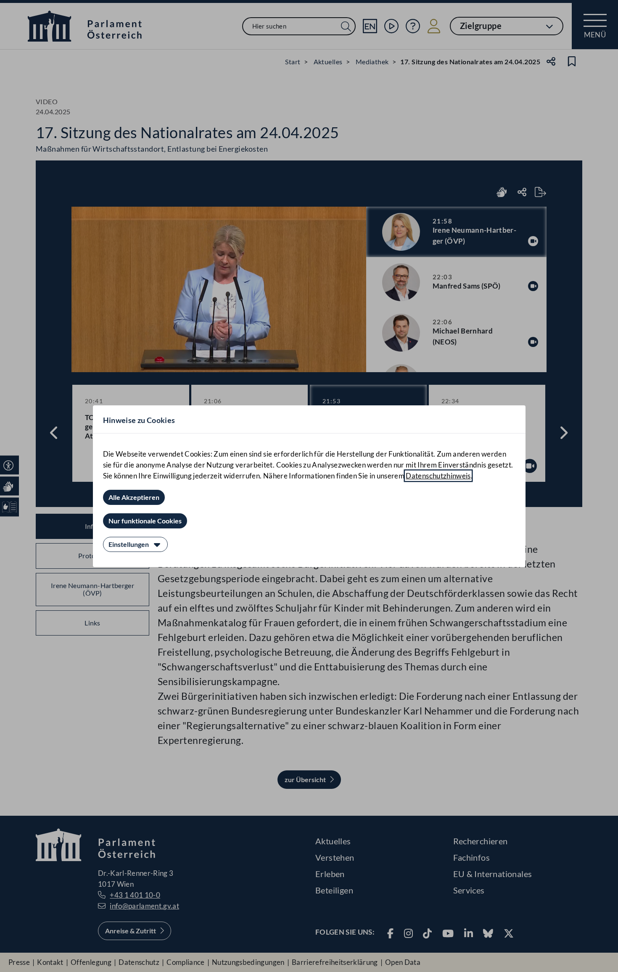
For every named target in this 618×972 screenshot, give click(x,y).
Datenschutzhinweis (438, 475)
